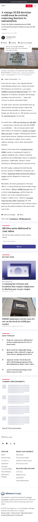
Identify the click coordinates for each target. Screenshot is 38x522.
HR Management (25, 219)
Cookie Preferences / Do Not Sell (12, 515)
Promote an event (22, 463)
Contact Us (5, 461)
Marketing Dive (21, 475)
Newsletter (4, 463)
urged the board (9, 116)
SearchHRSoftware (22, 481)
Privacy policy (5, 513)
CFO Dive (19, 472)
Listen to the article (13, 79)
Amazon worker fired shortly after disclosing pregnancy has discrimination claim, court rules (20, 362)
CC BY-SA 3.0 (27, 74)
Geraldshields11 (11, 74)
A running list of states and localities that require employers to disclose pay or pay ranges (18, 286)
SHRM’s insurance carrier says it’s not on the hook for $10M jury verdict (18, 321)
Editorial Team (6, 458)
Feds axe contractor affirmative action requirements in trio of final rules (20, 342)
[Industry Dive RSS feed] (14, 444)
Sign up (29, 6)
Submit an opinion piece (24, 461)
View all (4, 428)
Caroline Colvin (11, 37)
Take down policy (26, 513)
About (3, 455)
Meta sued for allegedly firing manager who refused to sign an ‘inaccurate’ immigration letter (20, 352)
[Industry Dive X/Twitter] (11, 444)
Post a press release (14, 428)
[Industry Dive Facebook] (7, 444)
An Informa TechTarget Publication (19, 1)
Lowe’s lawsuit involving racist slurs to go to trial (19, 371)
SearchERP (20, 478)
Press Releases (6, 472)
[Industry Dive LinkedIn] (3, 444)
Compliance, (14, 219)
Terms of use (15, 513)
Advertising (19, 455)
